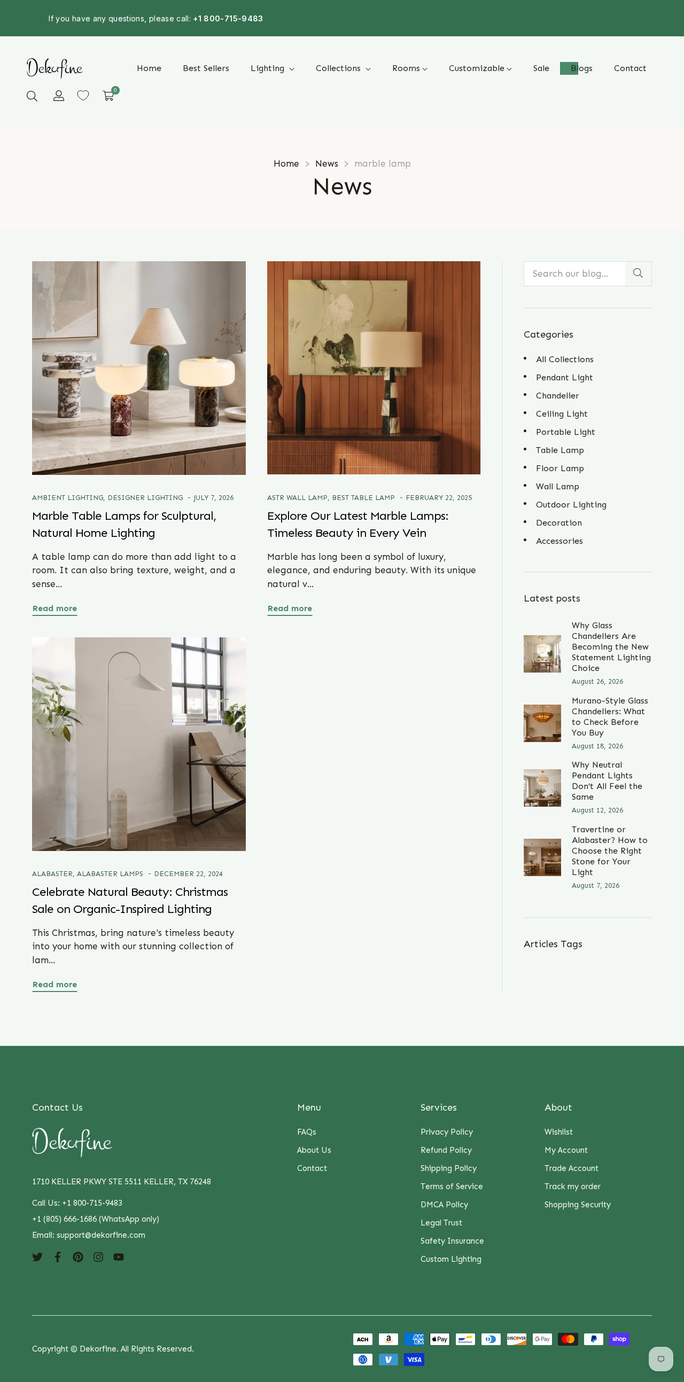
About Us (314, 1150)
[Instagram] (98, 1256)
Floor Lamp (560, 468)
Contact (312, 1168)
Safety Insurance (452, 1241)
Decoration (559, 523)
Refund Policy (446, 1150)
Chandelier (557, 396)
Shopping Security (578, 1204)
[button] (32, 96)
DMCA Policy (444, 1204)
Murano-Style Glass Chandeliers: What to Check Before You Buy (610, 717)
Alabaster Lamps (110, 874)
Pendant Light (564, 377)
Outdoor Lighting (571, 504)
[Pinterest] (78, 1256)
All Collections (565, 359)
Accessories (559, 541)
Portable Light (565, 432)
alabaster (52, 874)
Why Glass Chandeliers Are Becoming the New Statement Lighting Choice (611, 646)
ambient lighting (67, 498)
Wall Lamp (557, 486)
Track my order (573, 1186)
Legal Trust (441, 1223)
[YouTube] (118, 1256)
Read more (55, 608)
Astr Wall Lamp (297, 498)
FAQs (306, 1132)
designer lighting (145, 498)
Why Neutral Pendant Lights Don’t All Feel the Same (607, 781)
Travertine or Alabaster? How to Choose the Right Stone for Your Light (610, 850)
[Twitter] (37, 1256)
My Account (566, 1150)
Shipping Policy (449, 1168)
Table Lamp (560, 450)
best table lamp (363, 498)
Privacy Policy (447, 1132)
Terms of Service (452, 1186)
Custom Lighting (451, 1259)
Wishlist (559, 1132)
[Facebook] (57, 1256)
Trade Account (571, 1168)
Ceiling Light (562, 414)
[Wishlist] (83, 95)
